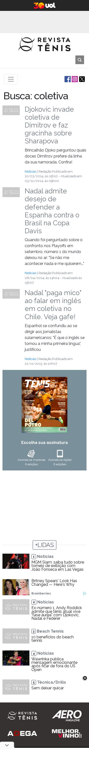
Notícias (30, 171)
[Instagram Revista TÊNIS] (74, 79)
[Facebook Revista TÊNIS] (67, 79)
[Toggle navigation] (11, 79)
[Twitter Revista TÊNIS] (81, 79)
